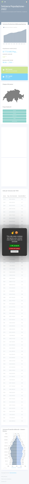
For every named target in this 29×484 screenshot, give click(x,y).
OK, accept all (15, 245)
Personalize (14, 251)
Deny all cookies (15, 248)
